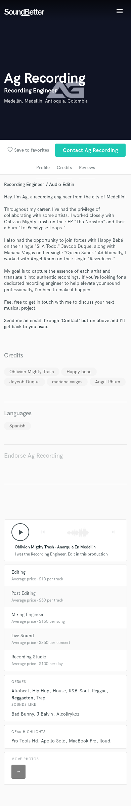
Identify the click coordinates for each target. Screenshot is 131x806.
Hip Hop (40, 691)
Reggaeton (22, 698)
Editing (18, 572)
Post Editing (23, 593)
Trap (40, 698)
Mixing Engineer (27, 614)
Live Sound (22, 636)
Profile (43, 167)
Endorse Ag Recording (33, 456)
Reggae (99, 691)
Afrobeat (20, 691)
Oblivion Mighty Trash (31, 372)
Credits (64, 167)
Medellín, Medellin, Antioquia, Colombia (46, 101)
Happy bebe (79, 372)
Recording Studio (28, 657)
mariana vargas (67, 382)
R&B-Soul (79, 691)
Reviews (87, 167)
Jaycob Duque (24, 382)
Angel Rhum (107, 382)
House (59, 691)
